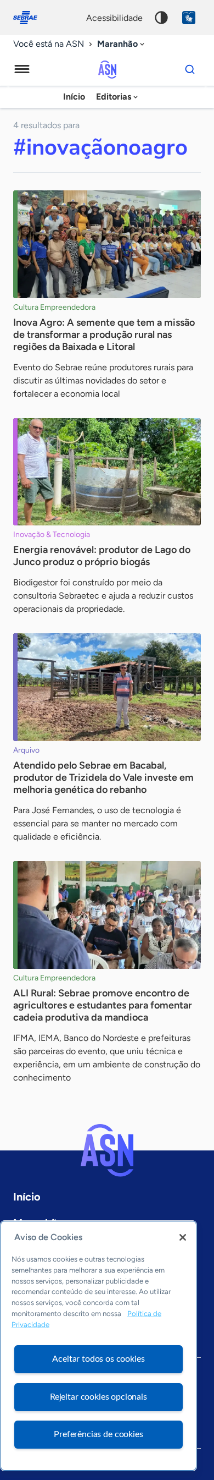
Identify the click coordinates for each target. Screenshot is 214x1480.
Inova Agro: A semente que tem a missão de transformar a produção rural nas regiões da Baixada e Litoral (104, 334)
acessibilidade (114, 18)
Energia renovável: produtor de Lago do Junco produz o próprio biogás (101, 556)
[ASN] (107, 1150)
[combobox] (122, 44)
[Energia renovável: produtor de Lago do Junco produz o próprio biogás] (107, 472)
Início (74, 96)
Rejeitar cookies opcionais (98, 1397)
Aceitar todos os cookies (98, 1359)
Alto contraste (161, 18)
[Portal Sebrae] (30, 18)
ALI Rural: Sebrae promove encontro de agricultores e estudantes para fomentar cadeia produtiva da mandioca (102, 1005)
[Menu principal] (22, 69)
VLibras (189, 18)
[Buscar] (190, 69)
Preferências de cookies (98, 1434)
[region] (98, 1345)
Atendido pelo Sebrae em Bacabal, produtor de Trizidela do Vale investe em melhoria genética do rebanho (103, 777)
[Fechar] (183, 1237)
